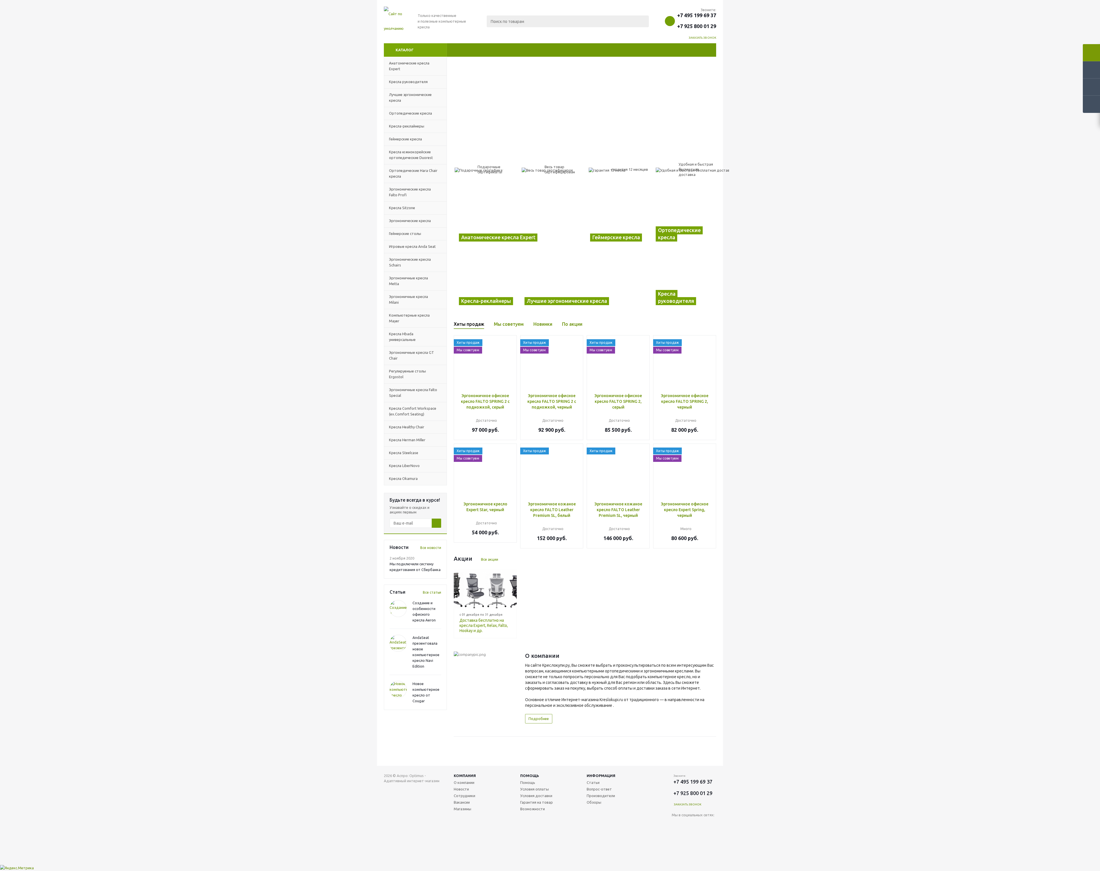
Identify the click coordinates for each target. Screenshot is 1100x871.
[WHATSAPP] (687, 847)
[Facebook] (699, 824)
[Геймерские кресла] (617, 216)
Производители (601, 796)
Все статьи (432, 592)
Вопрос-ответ (599, 789)
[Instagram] (676, 836)
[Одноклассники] (687, 824)
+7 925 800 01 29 (696, 26)
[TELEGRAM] (711, 836)
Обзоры (594, 802)
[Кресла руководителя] (683, 279)
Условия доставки (536, 796)
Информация (601, 776)
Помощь (529, 776)
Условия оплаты (534, 789)
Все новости (430, 548)
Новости (461, 789)
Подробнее (539, 719)
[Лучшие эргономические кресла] (585, 279)
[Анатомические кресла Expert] (519, 216)
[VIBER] (676, 847)
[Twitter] (711, 824)
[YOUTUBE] (699, 836)
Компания (465, 776)
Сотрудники (464, 796)
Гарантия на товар (536, 802)
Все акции (489, 559)
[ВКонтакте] (676, 824)
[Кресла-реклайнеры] (486, 279)
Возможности (532, 809)
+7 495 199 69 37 (696, 15)
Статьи (593, 782)
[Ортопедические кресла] (683, 216)
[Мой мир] (687, 836)
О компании (464, 782)
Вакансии (462, 802)
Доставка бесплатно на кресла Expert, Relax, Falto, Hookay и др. (483, 625)
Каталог (405, 50)
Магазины (462, 809)
